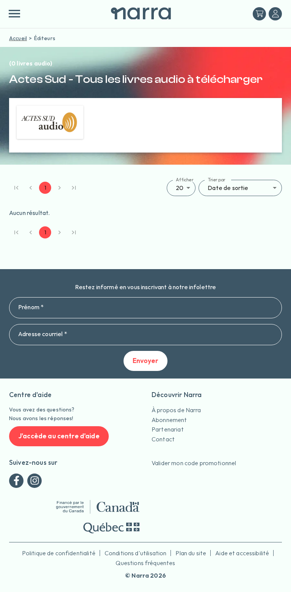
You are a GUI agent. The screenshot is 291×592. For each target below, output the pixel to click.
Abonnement (169, 420)
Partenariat (168, 429)
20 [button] (179, 188)
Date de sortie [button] (228, 188)
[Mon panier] (259, 13)
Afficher (185, 179)
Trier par (216, 179)
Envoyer (145, 360)
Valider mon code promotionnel (194, 463)
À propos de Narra (176, 410)
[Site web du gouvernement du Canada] (97, 507)
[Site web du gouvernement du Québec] (111, 527)
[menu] (14, 13)
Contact (163, 439)
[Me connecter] (275, 13)
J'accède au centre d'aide (59, 436)
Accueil (18, 38)
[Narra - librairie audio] (138, 13)
